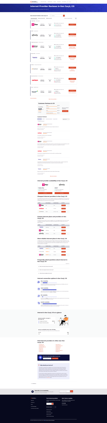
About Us (48, 377)
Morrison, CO (41, 350)
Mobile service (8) (49, 18)
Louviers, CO (58, 349)
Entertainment (50, 1)
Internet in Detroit (48, 414)
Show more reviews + (53, 176)
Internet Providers (43, 1)
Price (47, 110)
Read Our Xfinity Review (72, 36)
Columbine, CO (41, 344)
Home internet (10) (34, 18)
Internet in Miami (48, 411)
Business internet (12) (41, 18)
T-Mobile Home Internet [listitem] (41, 121)
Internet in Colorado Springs (50, 416)
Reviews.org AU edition (35, 408)
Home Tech (59, 1)
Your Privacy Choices (48, 420)
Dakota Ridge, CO (42, 345)
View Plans (72, 24)
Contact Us (32, 402)
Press (32, 404)
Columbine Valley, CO (42, 346)
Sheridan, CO (41, 351)
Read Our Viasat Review (72, 92)
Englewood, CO (58, 346)
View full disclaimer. (33, 98)
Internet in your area (49, 409)
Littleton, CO (41, 349)
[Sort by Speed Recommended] (72, 18)
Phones (55, 1)
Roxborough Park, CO (59, 350)
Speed (47, 105)
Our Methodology (33, 406)
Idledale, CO (58, 351)
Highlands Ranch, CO (59, 345)
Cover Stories (64, 1)
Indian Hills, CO (58, 344)
